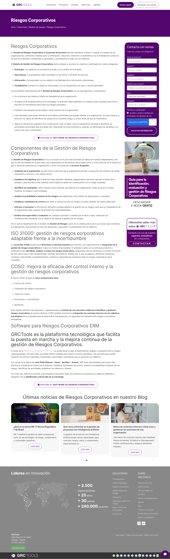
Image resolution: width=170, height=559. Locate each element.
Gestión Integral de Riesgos (120, 492)
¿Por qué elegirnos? (145, 491)
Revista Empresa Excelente (148, 514)
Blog (139, 506)
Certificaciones (143, 487)
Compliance (117, 497)
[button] (83, 460)
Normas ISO (117, 514)
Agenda (141, 502)
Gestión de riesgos (37, 27)
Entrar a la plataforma (146, 517)
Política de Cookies (151, 535)
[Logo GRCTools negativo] (24, 555)
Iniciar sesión (125, 5)
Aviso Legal (120, 535)
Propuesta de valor (145, 483)
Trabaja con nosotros (146, 510)
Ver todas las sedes (18, 548)
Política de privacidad (134, 535)
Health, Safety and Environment (120, 508)
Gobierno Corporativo (121, 487)
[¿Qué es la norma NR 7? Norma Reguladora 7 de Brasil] (35, 413)
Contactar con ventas (147, 5)
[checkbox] (142, 114)
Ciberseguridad (118, 479)
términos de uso (145, 116)
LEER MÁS (35, 446)
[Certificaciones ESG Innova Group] (135, 556)
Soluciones (22, 27)
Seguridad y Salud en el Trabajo (122, 502)
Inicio (13, 27)
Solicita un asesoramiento (147, 498)
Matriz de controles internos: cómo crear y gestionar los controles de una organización (134, 430)
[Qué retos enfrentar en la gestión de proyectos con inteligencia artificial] (85, 413)
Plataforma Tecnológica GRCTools (39, 351)
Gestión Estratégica (120, 483)
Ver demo (141, 494)
